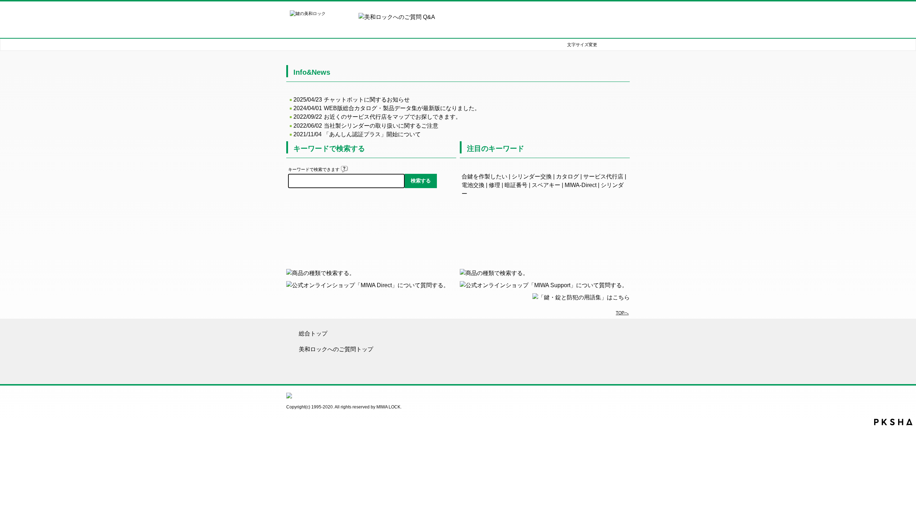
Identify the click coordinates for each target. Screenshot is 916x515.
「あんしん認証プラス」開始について (372, 134)
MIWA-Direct (580, 185)
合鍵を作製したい (484, 176)
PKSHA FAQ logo (893, 422)
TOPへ (622, 312)
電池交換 (473, 185)
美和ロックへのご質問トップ (336, 349)
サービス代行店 (603, 176)
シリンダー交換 (532, 176)
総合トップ (313, 333)
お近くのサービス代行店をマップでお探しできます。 (392, 117)
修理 (494, 185)
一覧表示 (545, 236)
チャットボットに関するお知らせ (367, 100)
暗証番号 (516, 185)
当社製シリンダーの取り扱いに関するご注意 (381, 126)
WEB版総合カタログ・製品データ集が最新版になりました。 (402, 108)
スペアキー (546, 185)
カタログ (567, 176)
